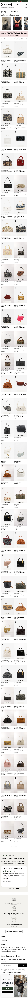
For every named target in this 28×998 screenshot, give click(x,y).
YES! (7, 988)
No (7, 992)
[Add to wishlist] (2, 43)
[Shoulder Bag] (7, 428)
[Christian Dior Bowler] (7, 673)
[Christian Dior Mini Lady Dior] (7, 784)
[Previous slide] (6, 888)
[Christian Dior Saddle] (7, 628)
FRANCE (24, 949)
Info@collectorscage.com (7, 974)
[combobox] (14, 7)
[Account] (20, 4)
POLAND (14, 951)
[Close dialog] (26, 976)
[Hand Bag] (7, 472)
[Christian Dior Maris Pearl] (7, 183)
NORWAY (22, 947)
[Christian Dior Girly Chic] (20, 205)
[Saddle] (20, 517)
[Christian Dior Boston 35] (20, 71)
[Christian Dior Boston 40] (20, 227)
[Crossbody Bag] (20, 428)
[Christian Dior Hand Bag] (7, 49)
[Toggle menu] (26, 4)
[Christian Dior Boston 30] (7, 272)
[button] (9, 888)
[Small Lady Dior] (20, 807)
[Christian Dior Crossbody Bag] (20, 138)
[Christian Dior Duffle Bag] (20, 361)
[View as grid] (15, 38)
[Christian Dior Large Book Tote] (7, 116)
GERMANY (7, 949)
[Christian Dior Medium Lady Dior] (20, 116)
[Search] (26, 8)
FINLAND (19, 949)
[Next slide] (22, 888)
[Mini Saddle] (7, 450)
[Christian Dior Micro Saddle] (20, 317)
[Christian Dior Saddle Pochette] (20, 49)
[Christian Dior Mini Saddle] (20, 272)
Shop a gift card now (14, 35)
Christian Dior (4, 58)
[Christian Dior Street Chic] (7, 606)
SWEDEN (17, 947)
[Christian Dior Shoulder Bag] (20, 94)
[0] (18, 4)
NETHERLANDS (13, 949)
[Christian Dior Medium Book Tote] (7, 138)
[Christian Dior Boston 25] (7, 71)
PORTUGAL (4, 951)
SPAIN (9, 951)
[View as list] (18, 38)
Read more (16, 15)
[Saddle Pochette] (20, 450)
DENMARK (11, 947)
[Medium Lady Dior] (7, 517)
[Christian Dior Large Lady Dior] (20, 628)
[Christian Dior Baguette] (20, 250)
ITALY (2, 949)
